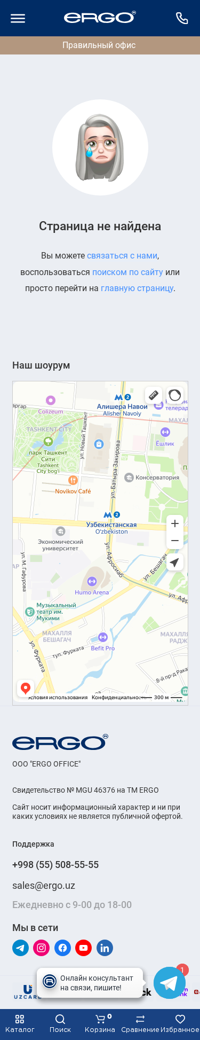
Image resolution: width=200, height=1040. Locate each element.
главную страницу (137, 288)
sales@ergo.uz (43, 885)
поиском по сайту (127, 272)
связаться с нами (122, 256)
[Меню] (18, 18)
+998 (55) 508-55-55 (55, 864)
